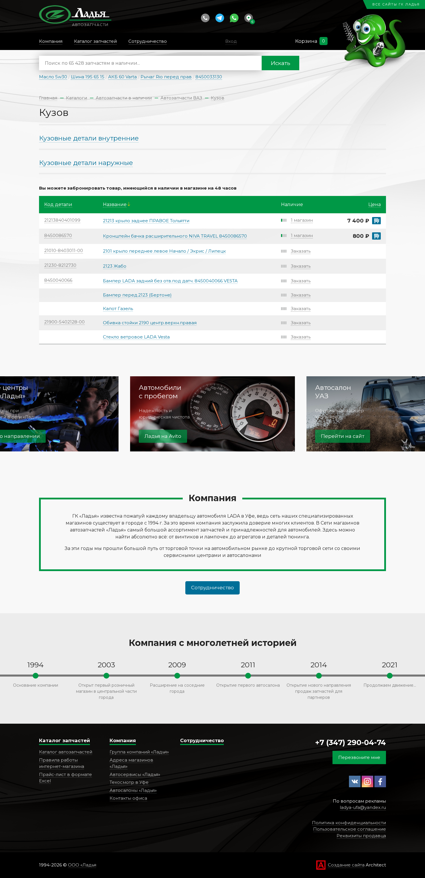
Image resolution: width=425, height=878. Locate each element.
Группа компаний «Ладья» (139, 752)
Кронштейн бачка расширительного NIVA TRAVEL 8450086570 (175, 236)
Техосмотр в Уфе (129, 782)
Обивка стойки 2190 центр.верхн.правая (150, 322)
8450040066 (58, 280)
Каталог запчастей (64, 740)
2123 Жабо (114, 266)
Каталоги (76, 98)
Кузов (217, 98)
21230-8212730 (60, 265)
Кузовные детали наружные (86, 163)
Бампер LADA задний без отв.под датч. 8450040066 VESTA (170, 281)
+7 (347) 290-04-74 (350, 742)
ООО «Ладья (82, 865)
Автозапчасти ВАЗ (181, 98)
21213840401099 (62, 220)
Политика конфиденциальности (349, 822)
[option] (212, 413)
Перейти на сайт (342, 436)
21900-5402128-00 (64, 322)
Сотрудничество (212, 587)
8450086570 (58, 235)
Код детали (58, 204)
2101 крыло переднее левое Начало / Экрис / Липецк (164, 251)
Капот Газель (118, 308)
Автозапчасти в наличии (124, 98)
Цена (374, 204)
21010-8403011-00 (63, 250)
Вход (231, 41)
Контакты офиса (128, 798)
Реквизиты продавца (361, 835)
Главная (48, 98)
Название (115, 204)
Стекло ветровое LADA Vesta (136, 337)
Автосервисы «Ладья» (135, 774)
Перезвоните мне (359, 757)
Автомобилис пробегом (160, 392)
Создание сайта (346, 865)
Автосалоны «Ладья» (133, 790)
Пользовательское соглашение (349, 829)
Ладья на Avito (163, 436)
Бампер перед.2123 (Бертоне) (137, 295)
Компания (123, 740)
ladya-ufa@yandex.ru (363, 807)
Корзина (306, 41)
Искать (280, 63)
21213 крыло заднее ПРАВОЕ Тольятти (146, 220)
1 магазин (302, 220)
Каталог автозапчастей (65, 752)
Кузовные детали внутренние (89, 138)
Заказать (301, 251)
